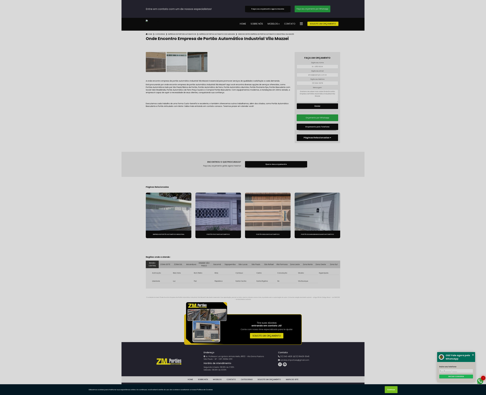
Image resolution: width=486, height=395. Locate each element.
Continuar (391, 390)
